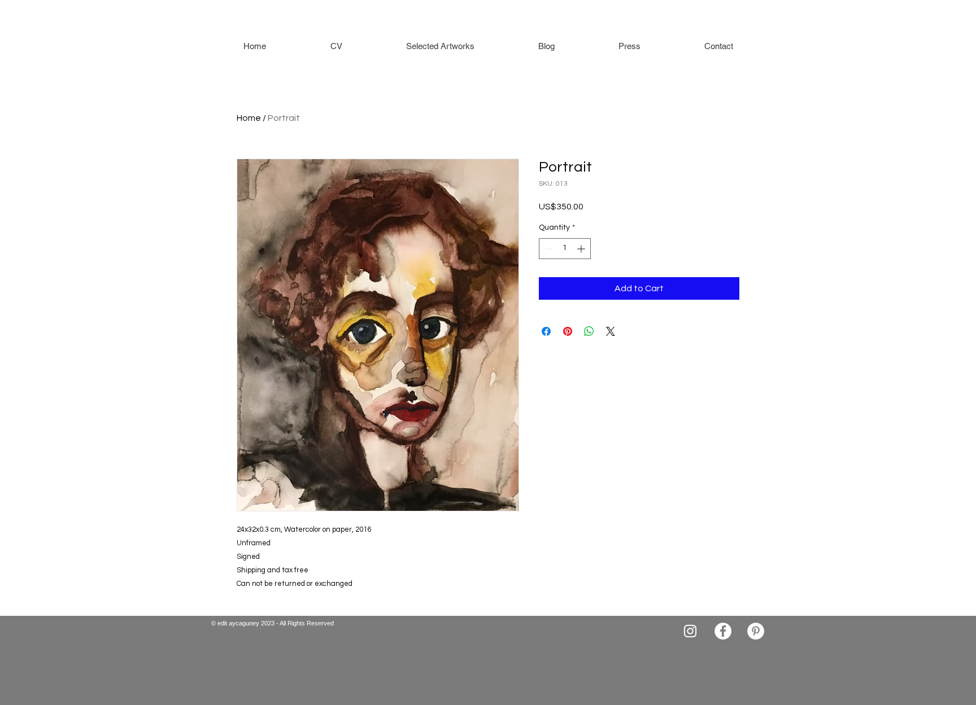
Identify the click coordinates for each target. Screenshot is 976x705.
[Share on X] (610, 331)
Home (249, 117)
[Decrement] (548, 249)
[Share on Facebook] (546, 331)
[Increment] (582, 249)
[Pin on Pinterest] (567, 331)
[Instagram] (690, 631)
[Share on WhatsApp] (589, 331)
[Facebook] (722, 631)
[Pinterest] (755, 631)
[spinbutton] (565, 249)
